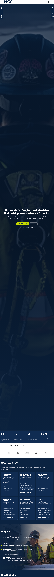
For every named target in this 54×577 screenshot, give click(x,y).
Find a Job (33, 223)
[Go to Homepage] (8, 2)
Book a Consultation (22, 223)
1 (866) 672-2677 (32, 227)
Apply (1, 16)
